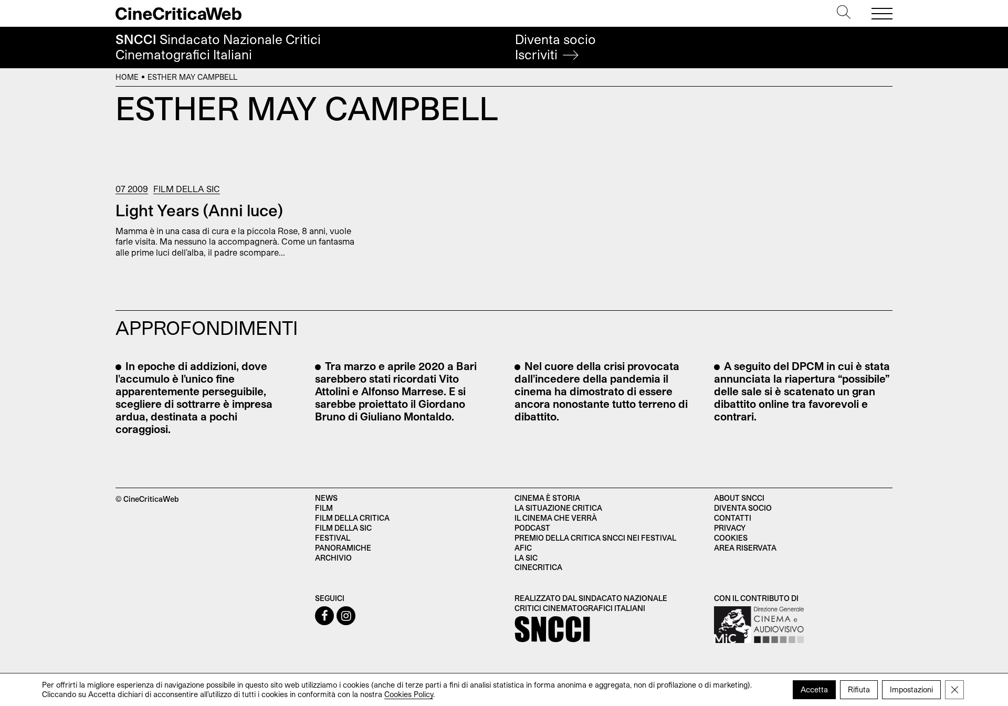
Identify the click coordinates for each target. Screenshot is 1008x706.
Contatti (732, 517)
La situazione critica (558, 507)
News (326, 497)
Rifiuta (859, 689)
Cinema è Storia (547, 497)
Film (324, 507)
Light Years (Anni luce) (200, 210)
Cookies (731, 537)
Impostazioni (911, 689)
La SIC (526, 557)
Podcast (532, 527)
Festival (332, 537)
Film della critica (352, 517)
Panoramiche (343, 547)
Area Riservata (745, 547)
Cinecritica (538, 567)
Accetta (814, 689)
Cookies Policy (408, 694)
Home (127, 76)
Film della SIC (186, 189)
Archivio (333, 557)
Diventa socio (555, 47)
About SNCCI (739, 497)
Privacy (730, 527)
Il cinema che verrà (555, 517)
